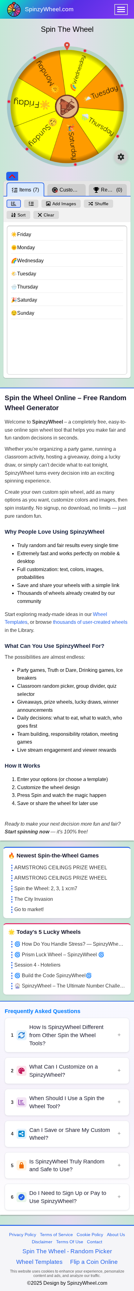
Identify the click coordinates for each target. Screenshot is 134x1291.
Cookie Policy (90, 1234)
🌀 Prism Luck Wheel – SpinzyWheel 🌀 (59, 954)
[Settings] (121, 157)
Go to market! (29, 909)
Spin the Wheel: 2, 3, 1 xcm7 (45, 888)
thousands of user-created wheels (90, 622)
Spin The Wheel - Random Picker (67, 1251)
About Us (116, 1234)
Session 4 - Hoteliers (37, 965)
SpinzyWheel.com (49, 9)
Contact (94, 1241)
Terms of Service (56, 1234)
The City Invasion (33, 899)
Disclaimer (42, 1241)
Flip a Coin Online (94, 1262)
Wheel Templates (39, 1262)
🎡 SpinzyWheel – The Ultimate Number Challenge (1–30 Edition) (70, 985)
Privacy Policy (22, 1234)
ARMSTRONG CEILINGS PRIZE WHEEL (60, 867)
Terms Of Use (69, 1241)
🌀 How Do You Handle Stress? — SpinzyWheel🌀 (70, 944)
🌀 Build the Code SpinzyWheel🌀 (53, 975)
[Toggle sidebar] (12, 176)
